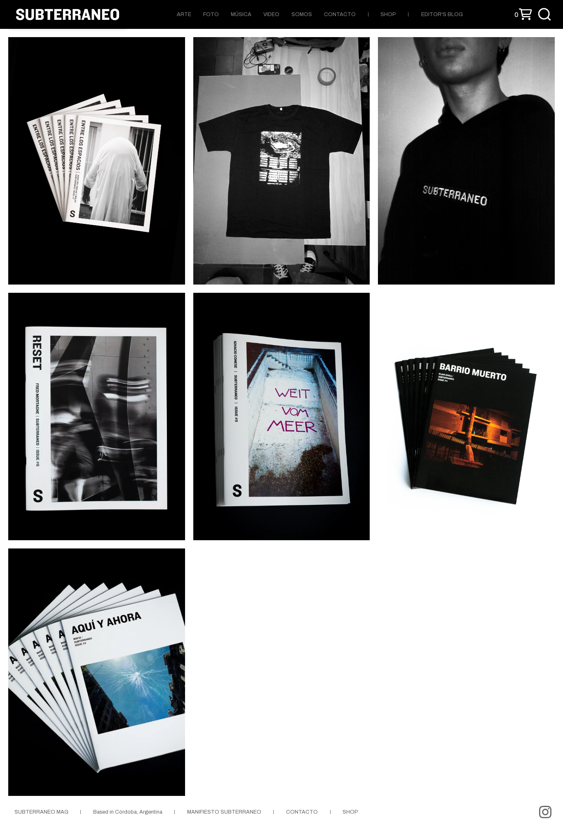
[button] (523, 14)
